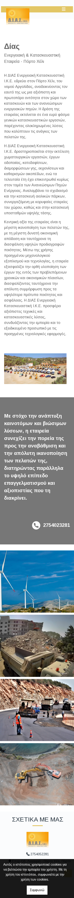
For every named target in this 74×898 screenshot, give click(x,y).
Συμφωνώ (37, 890)
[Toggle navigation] (63, 9)
